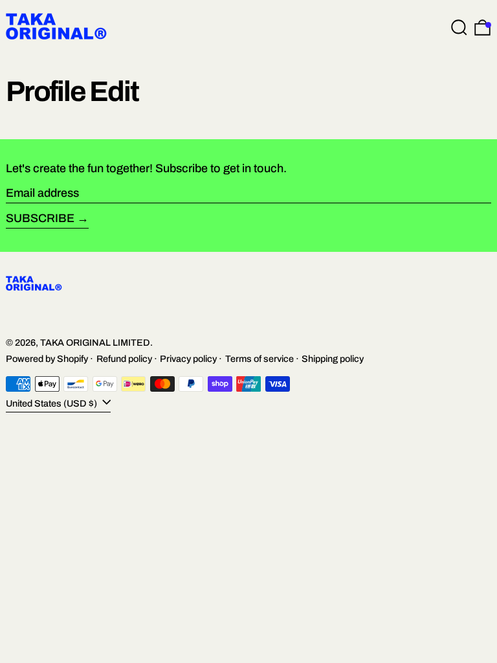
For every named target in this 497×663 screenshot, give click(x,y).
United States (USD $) (52, 403)
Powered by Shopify (47, 359)
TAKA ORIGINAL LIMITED (95, 342)
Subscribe (40, 218)
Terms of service (259, 359)
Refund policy (124, 359)
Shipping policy (333, 359)
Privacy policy (188, 359)
